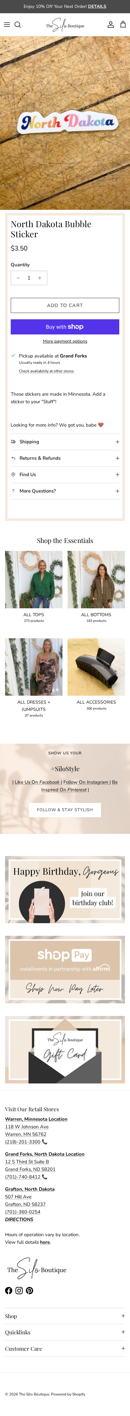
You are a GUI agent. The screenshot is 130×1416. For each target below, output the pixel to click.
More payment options (65, 341)
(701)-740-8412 (23, 1177)
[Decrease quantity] (16, 278)
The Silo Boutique (34, 1394)
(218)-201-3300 (22, 1142)
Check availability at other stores (46, 371)
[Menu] (7, 25)
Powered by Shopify (68, 1394)
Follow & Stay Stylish (65, 810)
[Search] (21, 25)
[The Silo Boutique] (65, 24)
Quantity (20, 265)
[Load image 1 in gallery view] (65, 122)
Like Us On (37, 782)
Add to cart (65, 305)
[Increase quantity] (41, 278)
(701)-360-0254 (22, 1212)
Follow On (86, 782)
